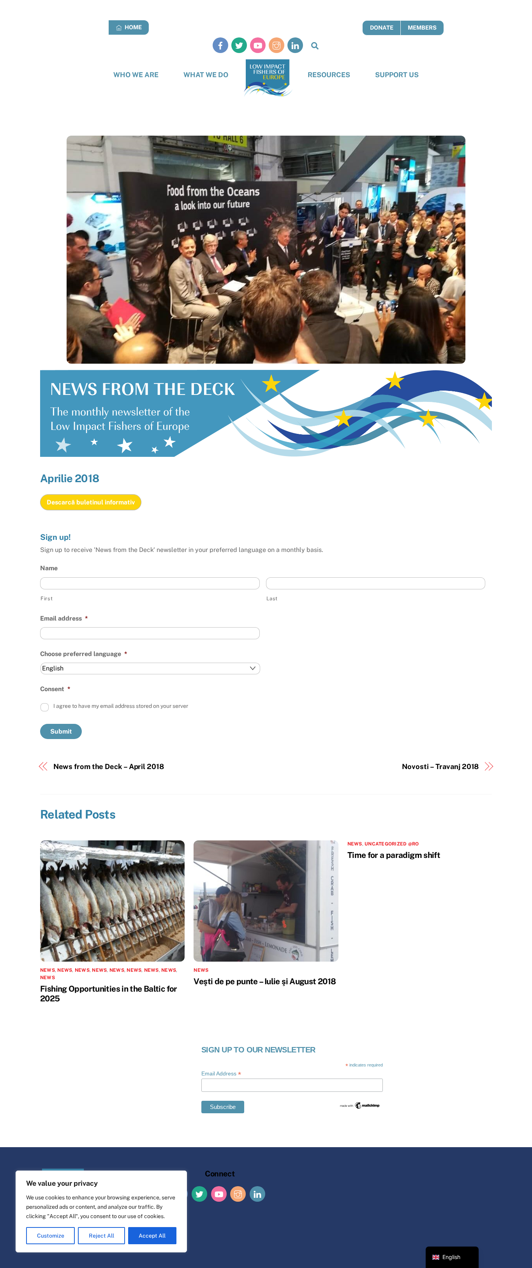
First (47, 598)
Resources (329, 75)
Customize (50, 1236)
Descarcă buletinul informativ (91, 502)
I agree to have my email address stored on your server (120, 706)
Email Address (221, 1073)
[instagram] (276, 45)
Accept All (152, 1236)
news (64, 970)
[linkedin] (295, 45)
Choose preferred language (83, 654)
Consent (55, 689)
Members (422, 27)
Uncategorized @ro (392, 844)
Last (272, 598)
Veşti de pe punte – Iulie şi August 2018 (265, 981)
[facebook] (220, 45)
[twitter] (239, 45)
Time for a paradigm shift (393, 855)
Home (132, 27)
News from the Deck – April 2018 (108, 766)
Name (49, 568)
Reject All (101, 1236)
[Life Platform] (268, 78)
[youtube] (258, 45)
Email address (64, 618)
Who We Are (136, 75)
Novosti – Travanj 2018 (440, 766)
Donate (381, 27)
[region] (101, 1211)
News (47, 970)
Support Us (397, 75)
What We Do (205, 75)
